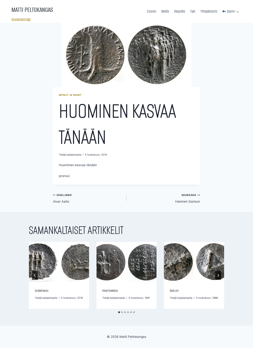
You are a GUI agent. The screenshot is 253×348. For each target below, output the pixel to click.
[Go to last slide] (35, 275)
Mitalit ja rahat (70, 95)
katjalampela (73, 154)
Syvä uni (174, 290)
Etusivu (151, 11)
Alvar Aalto (62, 198)
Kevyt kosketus (110, 290)
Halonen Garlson (187, 198)
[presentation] (59, 262)
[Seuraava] (218, 275)
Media (165, 11)
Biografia (179, 11)
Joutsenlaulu (41, 290)
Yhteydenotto (209, 11)
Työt (192, 11)
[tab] (119, 312)
